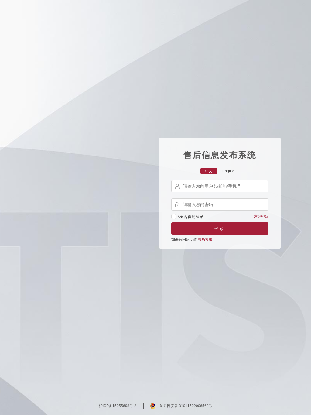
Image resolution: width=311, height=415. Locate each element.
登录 (219, 228)
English (228, 171)
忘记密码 (261, 216)
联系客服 (205, 239)
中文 (208, 171)
